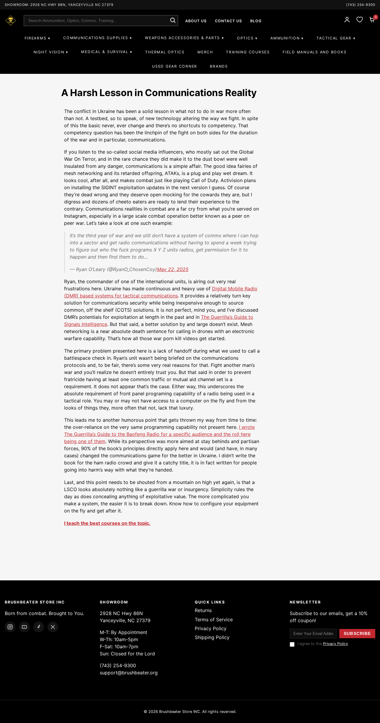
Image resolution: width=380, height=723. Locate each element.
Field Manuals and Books (314, 52)
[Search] (172, 20)
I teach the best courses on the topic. (107, 523)
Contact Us (228, 21)
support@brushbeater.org (129, 673)
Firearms (36, 38)
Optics (245, 38)
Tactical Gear (334, 38)
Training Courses (248, 52)
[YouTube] (24, 627)
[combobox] (101, 20)
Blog (256, 21)
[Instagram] (10, 627)
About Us (196, 21)
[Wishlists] (359, 20)
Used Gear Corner (174, 66)
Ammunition (285, 38)
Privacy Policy (211, 628)
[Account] (347, 20)
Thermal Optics (164, 52)
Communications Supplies (95, 38)
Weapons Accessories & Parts (182, 38)
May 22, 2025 (173, 269)
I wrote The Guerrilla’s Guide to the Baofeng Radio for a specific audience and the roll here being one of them (159, 434)
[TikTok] (38, 627)
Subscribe (357, 633)
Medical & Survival (104, 52)
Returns (203, 610)
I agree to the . (323, 643)
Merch (205, 52)
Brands (219, 66)
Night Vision (49, 52)
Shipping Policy (212, 637)
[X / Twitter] (53, 627)
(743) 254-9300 (360, 5)
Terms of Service (214, 619)
